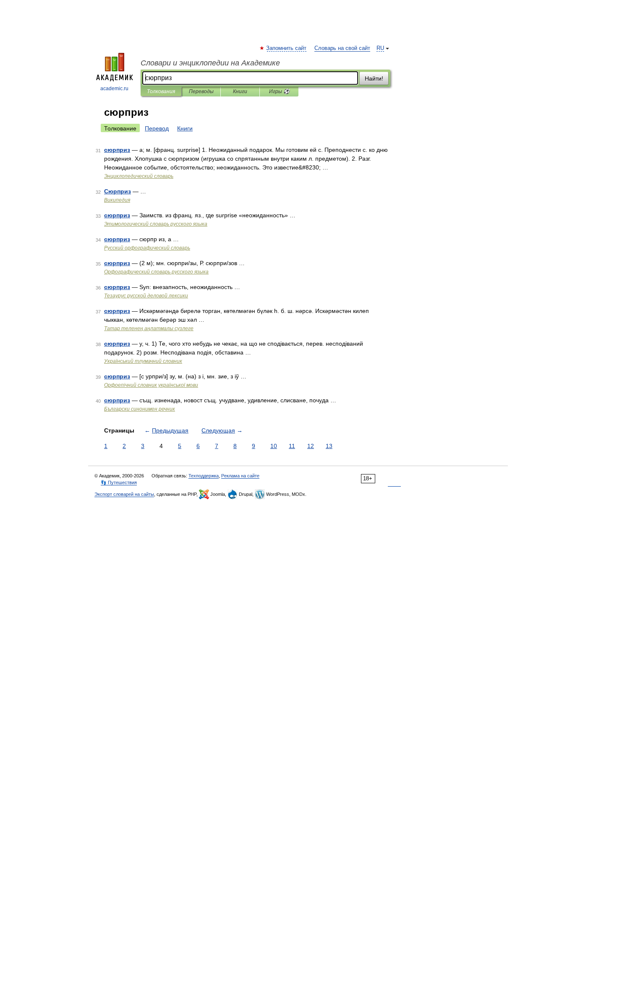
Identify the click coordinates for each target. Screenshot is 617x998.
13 (329, 446)
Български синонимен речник (139, 409)
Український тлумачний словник (143, 361)
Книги (240, 91)
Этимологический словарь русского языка (155, 224)
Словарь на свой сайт (342, 48)
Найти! (374, 78)
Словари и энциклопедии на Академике (210, 63)
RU (380, 48)
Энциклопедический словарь (138, 176)
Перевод (157, 128)
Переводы (201, 91)
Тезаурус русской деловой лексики (146, 296)
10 (273, 446)
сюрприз (117, 149)
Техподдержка (203, 475)
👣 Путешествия (119, 482)
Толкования (161, 91)
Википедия (117, 200)
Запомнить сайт (286, 48)
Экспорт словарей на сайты (124, 494)
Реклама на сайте (240, 475)
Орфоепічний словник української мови (151, 385)
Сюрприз (117, 191)
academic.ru (114, 88)
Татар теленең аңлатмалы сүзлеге (148, 328)
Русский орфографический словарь (147, 248)
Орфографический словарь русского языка (156, 272)
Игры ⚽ (279, 91)
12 (310, 446)
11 (292, 446)
